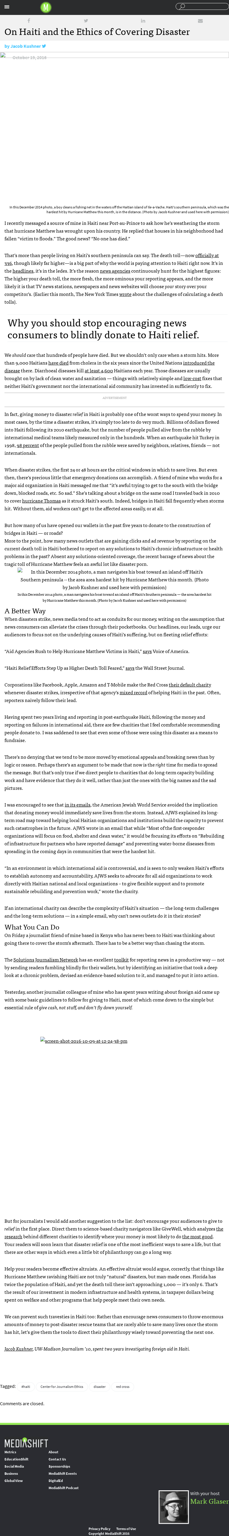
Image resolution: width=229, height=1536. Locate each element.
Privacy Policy (99, 1528)
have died (58, 362)
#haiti (25, 1386)
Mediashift (46, 7)
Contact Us (57, 1459)
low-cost (192, 378)
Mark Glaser (209, 1500)
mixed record (133, 692)
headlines (23, 270)
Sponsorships (59, 1466)
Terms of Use (126, 1528)
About (53, 1452)
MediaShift (26, 1442)
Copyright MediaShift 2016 (109, 1533)
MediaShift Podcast (64, 1488)
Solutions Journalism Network (45, 959)
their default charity (190, 684)
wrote (125, 294)
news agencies (115, 270)
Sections (6, 6)
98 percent (28, 445)
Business (11, 1473)
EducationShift (16, 1459)
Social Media (14, 1466)
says (147, 651)
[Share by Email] (200, 21)
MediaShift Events (63, 1473)
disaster (100, 1386)
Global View (13, 1480)
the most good (197, 1236)
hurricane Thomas (41, 500)
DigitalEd (56, 1480)
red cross (122, 1386)
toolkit (121, 959)
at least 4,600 (99, 370)
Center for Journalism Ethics (62, 1386)
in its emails (77, 804)
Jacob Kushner (25, 46)
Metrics (10, 1452)
